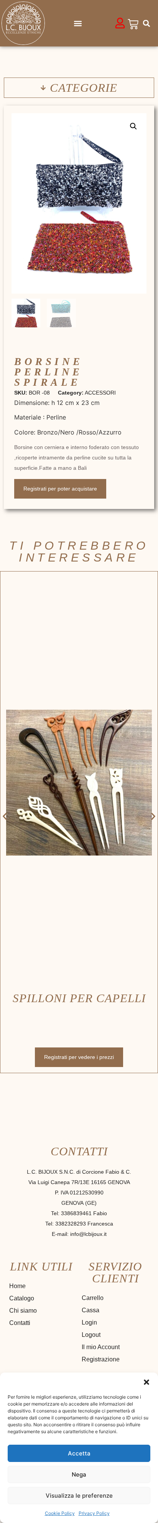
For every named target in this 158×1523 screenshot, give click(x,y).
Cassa (90, 1310)
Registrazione (101, 1359)
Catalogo (21, 1298)
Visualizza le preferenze (79, 1495)
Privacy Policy (94, 1513)
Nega (79, 1474)
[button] (146, 1382)
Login (89, 1322)
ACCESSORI (100, 393)
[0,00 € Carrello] (133, 24)
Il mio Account (101, 1347)
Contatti (19, 1323)
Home (17, 1286)
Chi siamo (23, 1310)
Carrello (93, 1298)
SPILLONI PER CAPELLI (79, 998)
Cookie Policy (60, 1513)
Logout (91, 1334)
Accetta (79, 1453)
